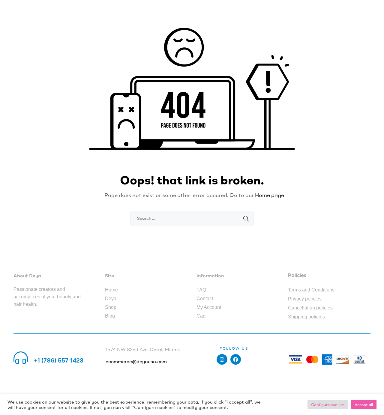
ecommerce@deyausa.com (136, 361)
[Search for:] (192, 218)
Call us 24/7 (51, 353)
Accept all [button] (364, 404)
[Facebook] (235, 359)
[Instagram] (222, 359)
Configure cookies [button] (327, 404)
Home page (269, 195)
